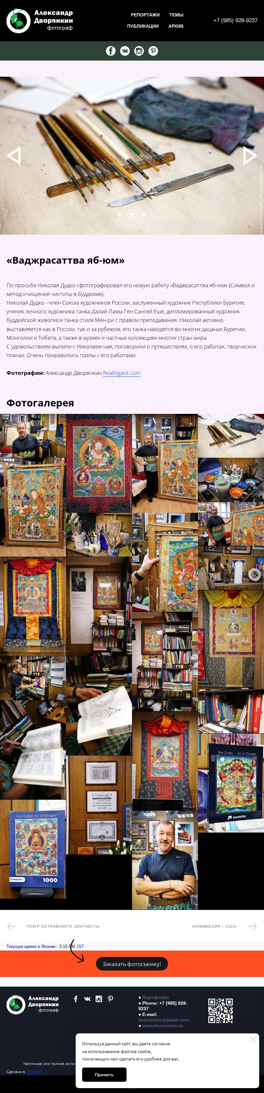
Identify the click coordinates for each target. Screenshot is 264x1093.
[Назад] (13, 155)
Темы (176, 14)
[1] (132, 214)
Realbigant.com (122, 372)
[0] (120, 214)
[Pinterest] (153, 51)
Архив (176, 26)
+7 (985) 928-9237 (235, 20)
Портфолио (155, 997)
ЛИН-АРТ (34, 1071)
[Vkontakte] (125, 51)
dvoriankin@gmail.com (163, 1019)
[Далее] (250, 155)
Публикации (143, 26)
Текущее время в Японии (30, 946)
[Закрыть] (253, 1039)
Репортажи (145, 14)
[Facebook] (111, 51)
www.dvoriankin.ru (162, 1025)
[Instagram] (139, 51)
